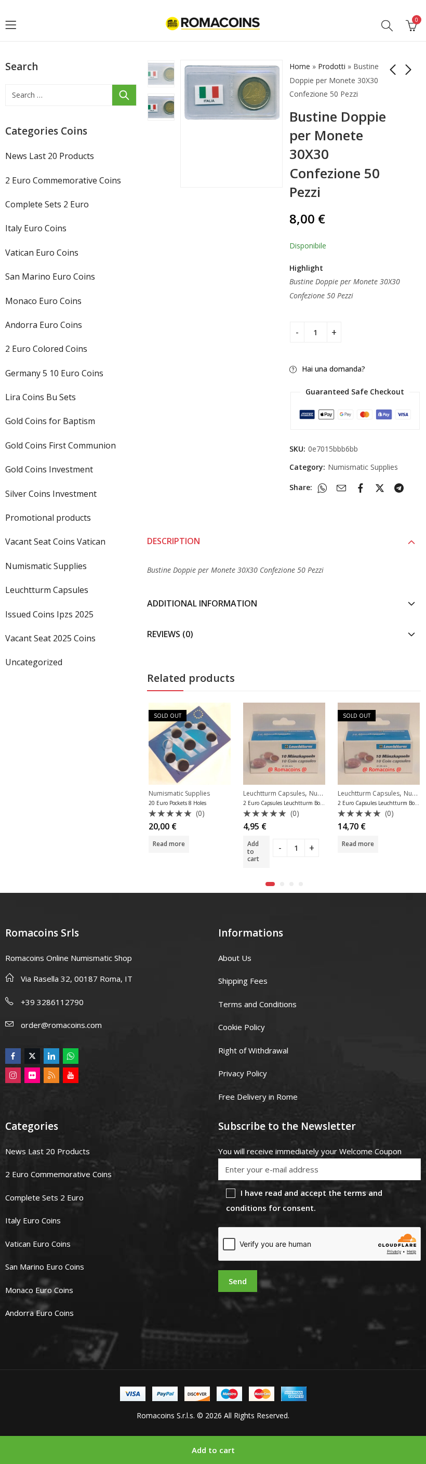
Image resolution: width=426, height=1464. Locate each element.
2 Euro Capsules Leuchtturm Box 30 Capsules (298, 803)
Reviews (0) (170, 634)
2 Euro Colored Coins (46, 348)
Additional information (202, 603)
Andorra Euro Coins (43, 325)
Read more (263, 843)
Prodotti (331, 66)
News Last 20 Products (49, 156)
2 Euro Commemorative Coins (63, 180)
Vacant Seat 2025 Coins (50, 638)
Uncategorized (33, 662)
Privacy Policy (242, 1073)
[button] (270, 884)
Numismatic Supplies (363, 467)
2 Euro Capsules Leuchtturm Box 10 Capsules (204, 803)
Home (299, 66)
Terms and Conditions (257, 1004)
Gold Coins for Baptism (50, 421)
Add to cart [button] (159, 851)
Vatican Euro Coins (41, 252)
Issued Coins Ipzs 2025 (49, 614)
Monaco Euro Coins (43, 301)
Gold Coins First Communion (60, 445)
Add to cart (213, 1450)
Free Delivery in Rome (258, 1096)
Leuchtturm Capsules (179, 793)
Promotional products (48, 517)
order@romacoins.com (61, 1025)
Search (124, 95)
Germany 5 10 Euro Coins (54, 373)
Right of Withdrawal (253, 1050)
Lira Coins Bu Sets (40, 397)
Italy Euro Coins (35, 228)
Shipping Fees (243, 980)
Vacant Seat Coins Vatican (55, 541)
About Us (234, 958)
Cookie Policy (241, 1027)
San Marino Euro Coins (50, 276)
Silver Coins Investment (51, 493)
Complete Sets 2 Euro (47, 204)
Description (173, 541)
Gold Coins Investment (49, 469)
